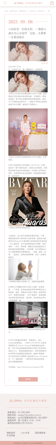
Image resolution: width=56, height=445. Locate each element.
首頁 (6, 11)
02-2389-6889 (24, 412)
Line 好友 (25, 433)
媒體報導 (22, 11)
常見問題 (11, 435)
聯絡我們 (11, 433)
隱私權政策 (40, 433)
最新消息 (13, 11)
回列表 (28, 379)
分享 (43, 63)
